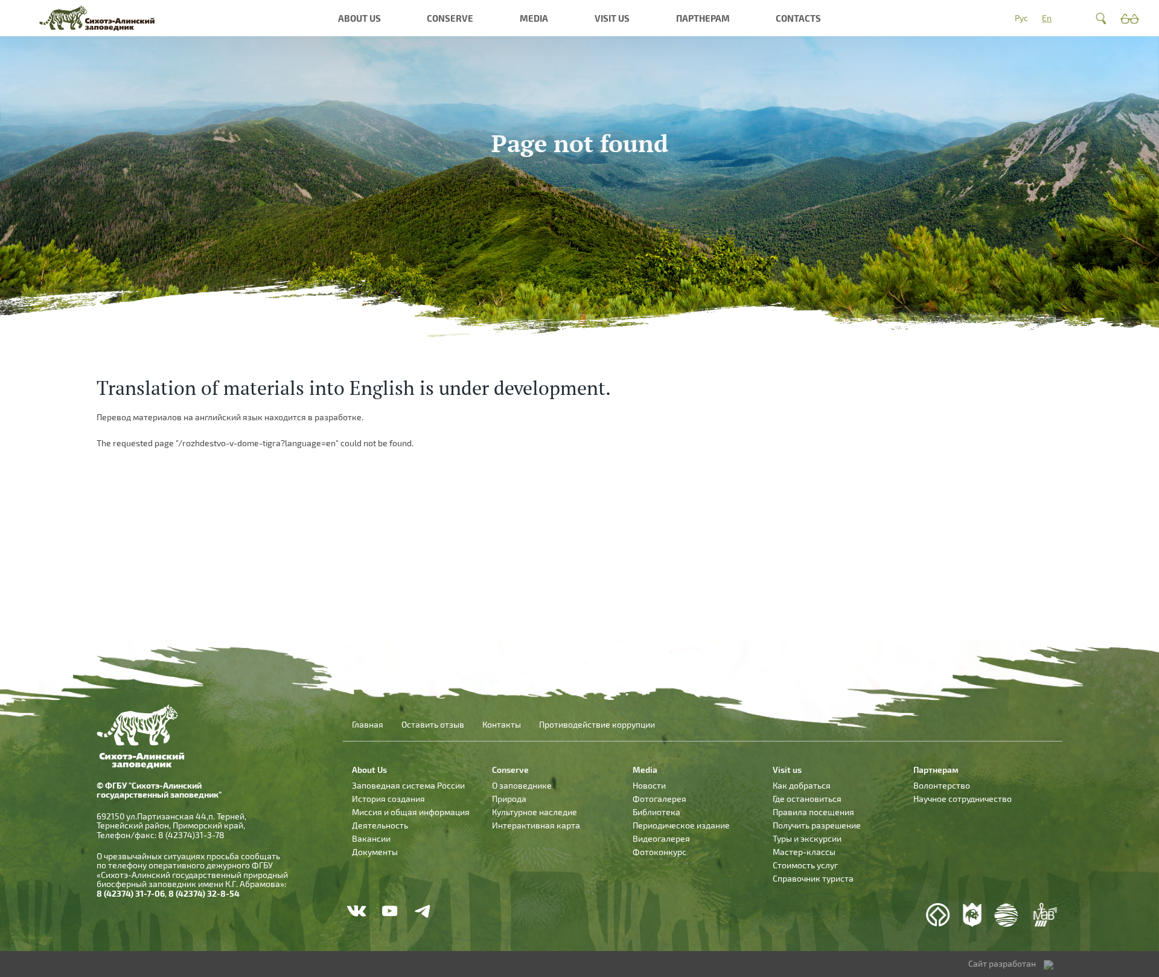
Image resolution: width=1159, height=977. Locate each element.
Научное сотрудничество (962, 798)
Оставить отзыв (432, 724)
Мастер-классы (804, 852)
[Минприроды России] (1006, 915)
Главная (367, 724)
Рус (1021, 18)
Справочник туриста (813, 878)
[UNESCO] (938, 915)
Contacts (798, 18)
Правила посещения (813, 812)
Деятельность (380, 825)
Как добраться (802, 785)
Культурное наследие (534, 812)
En (1047, 18)
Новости (649, 785)
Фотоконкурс (659, 852)
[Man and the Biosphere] (1044, 914)
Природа (509, 798)
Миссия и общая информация (411, 812)
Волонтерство (941, 785)
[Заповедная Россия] (972, 915)
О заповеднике (522, 785)
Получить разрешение (817, 825)
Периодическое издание (681, 825)
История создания (388, 798)
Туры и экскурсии (807, 838)
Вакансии (371, 838)
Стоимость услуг (805, 865)
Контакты (501, 724)
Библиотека (656, 812)
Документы (375, 852)
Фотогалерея (659, 798)
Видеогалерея (661, 838)
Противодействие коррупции (597, 724)
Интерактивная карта (536, 825)
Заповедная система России (408, 785)
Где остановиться (807, 798)
